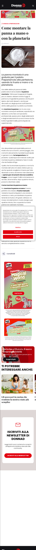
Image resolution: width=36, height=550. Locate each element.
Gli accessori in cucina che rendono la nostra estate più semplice (15, 399)
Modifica (18, 227)
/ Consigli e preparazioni (10, 24)
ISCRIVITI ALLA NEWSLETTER (18, 455)
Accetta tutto (18, 232)
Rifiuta (18, 236)
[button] (2, 5)
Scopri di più (11, 359)
